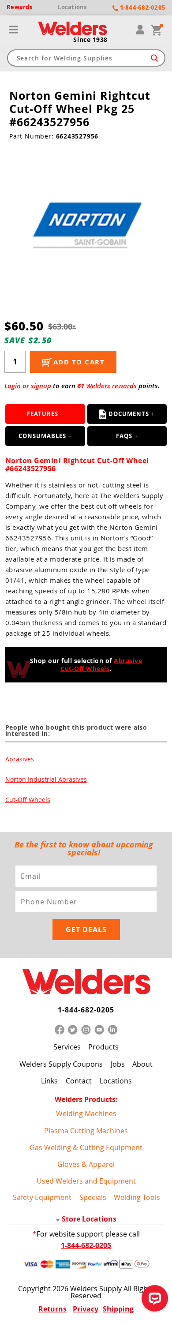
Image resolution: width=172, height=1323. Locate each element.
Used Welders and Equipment (86, 1181)
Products (103, 1047)
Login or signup (27, 385)
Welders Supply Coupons (61, 1063)
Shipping (118, 1309)
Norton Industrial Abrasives (46, 779)
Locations (116, 1081)
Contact (79, 1081)
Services (67, 1047)
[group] (86, 223)
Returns (52, 1309)
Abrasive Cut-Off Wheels (101, 664)
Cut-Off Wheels (27, 799)
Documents (128, 414)
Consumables (42, 436)
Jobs (118, 1063)
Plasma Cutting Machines (86, 1131)
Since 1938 (90, 40)
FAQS (124, 436)
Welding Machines (86, 1113)
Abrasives (19, 759)
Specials (92, 1197)
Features (42, 414)
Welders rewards (111, 385)
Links (49, 1081)
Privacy (85, 1309)
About (142, 1063)
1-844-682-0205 (86, 1010)
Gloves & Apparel (86, 1164)
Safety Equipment (42, 1197)
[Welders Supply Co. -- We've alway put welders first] (86, 982)
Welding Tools (137, 1197)
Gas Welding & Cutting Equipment (86, 1147)
